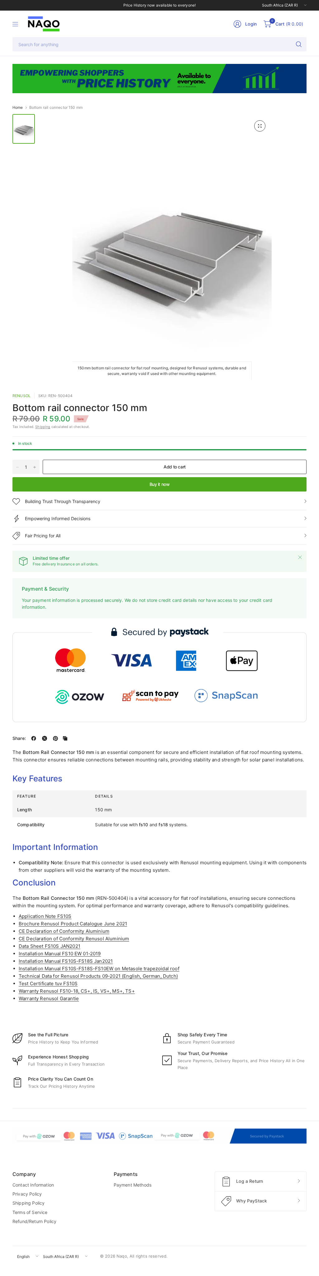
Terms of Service (30, 1212)
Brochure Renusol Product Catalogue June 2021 (73, 924)
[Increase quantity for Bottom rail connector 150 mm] (34, 467)
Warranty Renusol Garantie (49, 998)
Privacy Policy (27, 1194)
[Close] (300, 557)
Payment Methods (132, 1184)
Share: (19, 738)
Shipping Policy (28, 1203)
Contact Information (33, 1184)
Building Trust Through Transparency (62, 501)
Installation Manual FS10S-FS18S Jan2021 (66, 961)
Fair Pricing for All (42, 535)
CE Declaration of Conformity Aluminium (64, 931)
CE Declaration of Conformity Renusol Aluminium (74, 939)
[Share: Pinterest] (55, 738)
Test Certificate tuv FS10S (48, 983)
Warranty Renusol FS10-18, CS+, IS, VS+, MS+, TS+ (77, 991)
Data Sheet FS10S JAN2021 (49, 946)
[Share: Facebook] (34, 738)
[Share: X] (44, 738)
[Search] (299, 44)
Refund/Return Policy (34, 1221)
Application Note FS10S (45, 916)
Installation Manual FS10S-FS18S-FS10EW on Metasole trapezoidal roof (99, 968)
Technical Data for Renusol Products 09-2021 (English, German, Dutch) (98, 976)
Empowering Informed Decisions (57, 518)
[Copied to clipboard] (65, 738)
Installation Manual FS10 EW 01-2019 (60, 954)
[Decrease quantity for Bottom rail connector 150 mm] (17, 467)
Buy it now (160, 484)
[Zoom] (259, 126)
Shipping (42, 427)
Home (17, 107)
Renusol (21, 395)
